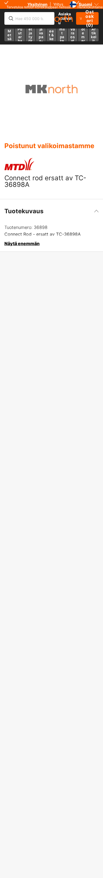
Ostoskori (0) (89, 18)
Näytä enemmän (22, 243)
